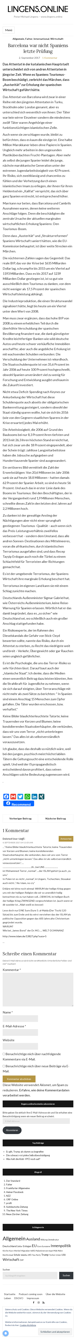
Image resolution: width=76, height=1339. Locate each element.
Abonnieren (12, 1130)
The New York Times (17, 1210)
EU (34, 1246)
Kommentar (12, 970)
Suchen (6, 1269)
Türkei (52, 1255)
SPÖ (29, 1255)
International (41, 38)
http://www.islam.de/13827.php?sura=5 (24, 936)
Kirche (6, 1251)
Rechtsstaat (8, 1255)
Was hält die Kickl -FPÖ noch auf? (23, 1159)
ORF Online (12, 1199)
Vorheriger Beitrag (20, 818)
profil (9, 1203)
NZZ (8, 1195)
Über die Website (55, 1294)
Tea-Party (36, 1255)
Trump (45, 1254)
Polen (60, 1251)
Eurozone (46, 1246)
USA (64, 1255)
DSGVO (18, 1298)
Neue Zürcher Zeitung (17, 1214)
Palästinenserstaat (44, 1251)
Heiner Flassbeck (15, 1192)
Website (8, 1040)
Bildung (44, 1239)
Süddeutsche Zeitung (17, 1206)
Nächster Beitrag (55, 818)
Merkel (17, 1251)
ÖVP (22, 1260)
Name (8, 1012)
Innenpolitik (61, 1245)
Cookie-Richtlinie (28, 1325)
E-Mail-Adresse (14, 1026)
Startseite (9, 1294)
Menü (8, 30)
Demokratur (53, 1239)
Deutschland (10, 1246)
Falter (29, 38)
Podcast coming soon (30, 1294)
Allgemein (18, 38)
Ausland (33, 1239)
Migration (25, 1251)
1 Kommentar (49, 57)
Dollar (19, 1246)
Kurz (11, 1251)
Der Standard (13, 1180)
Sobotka (24, 1255)
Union (58, 1255)
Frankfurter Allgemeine (18, 1188)
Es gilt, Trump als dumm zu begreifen (25, 1151)
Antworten (66, 838)
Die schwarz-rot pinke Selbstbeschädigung (28, 1155)
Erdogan (27, 1246)
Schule (17, 1255)
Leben (7, 1298)
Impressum (33, 1298)
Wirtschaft (56, 38)
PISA (55, 1251)
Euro (39, 1246)
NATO (32, 1251)
